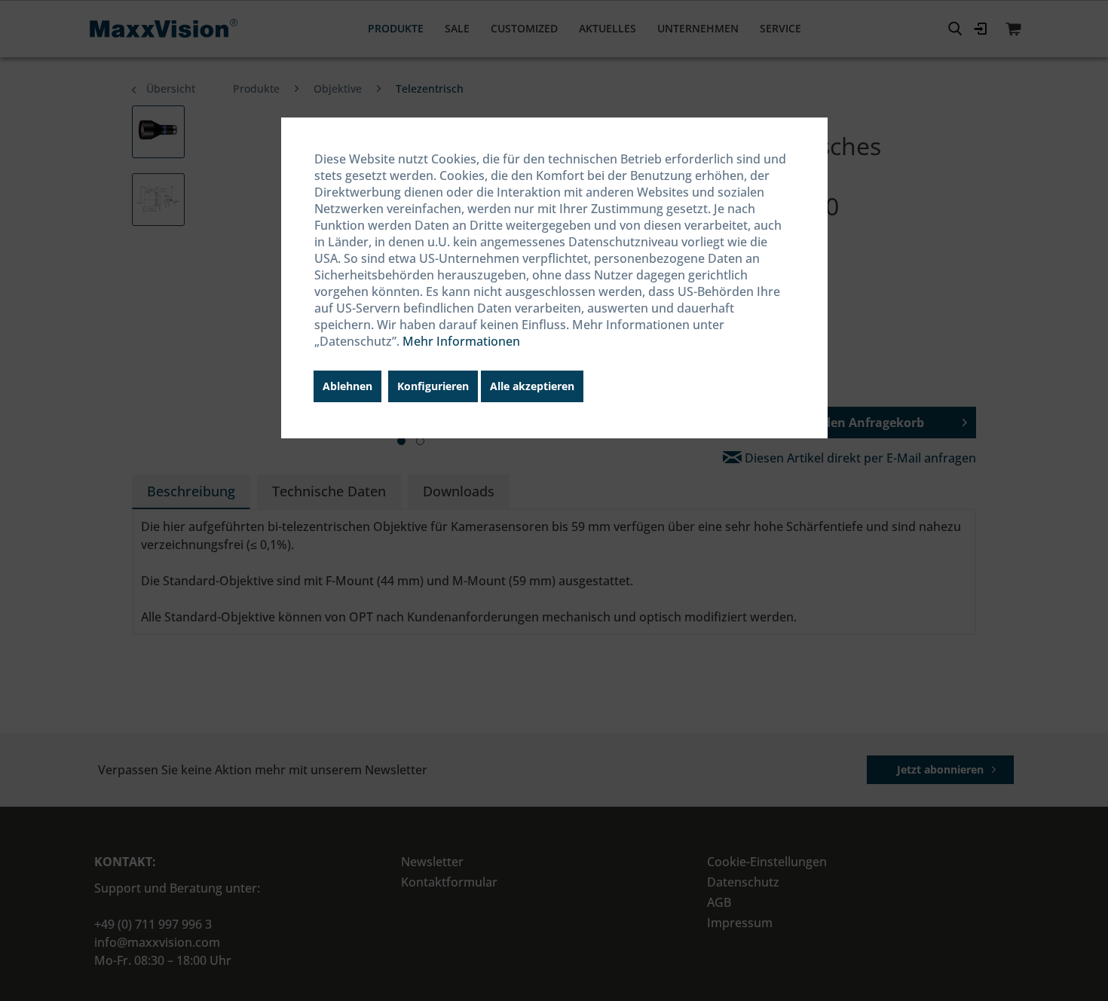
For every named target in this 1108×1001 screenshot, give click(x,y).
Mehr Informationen (461, 341)
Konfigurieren (433, 386)
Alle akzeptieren (532, 386)
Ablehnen (347, 386)
